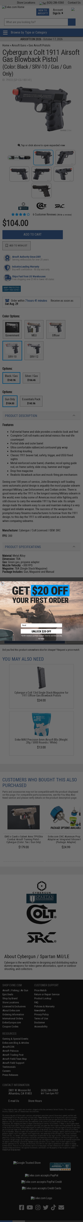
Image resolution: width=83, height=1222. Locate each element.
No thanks (41, 639)
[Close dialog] (2, 583)
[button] (41, 633)
